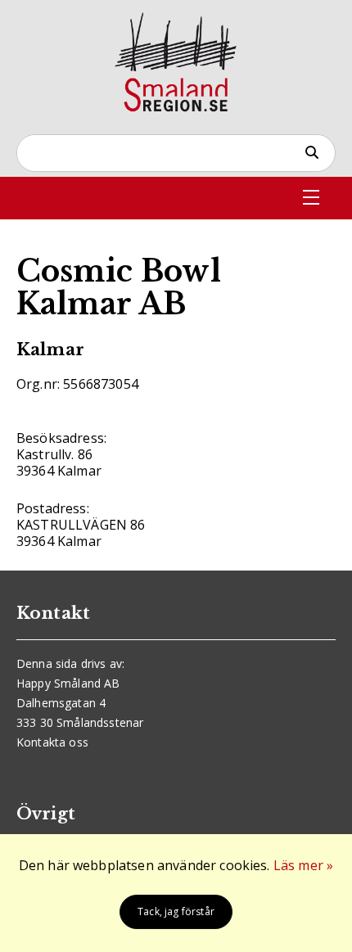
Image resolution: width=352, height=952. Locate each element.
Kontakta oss (52, 742)
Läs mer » (303, 865)
